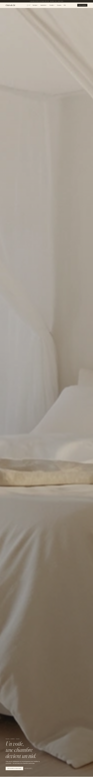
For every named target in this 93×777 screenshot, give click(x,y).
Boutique (35, 5)
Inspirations (43, 5)
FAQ (65, 5)
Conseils (51, 5)
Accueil (28, 5)
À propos (59, 5)
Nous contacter (82, 5)
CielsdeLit (10, 5)
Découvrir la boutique (14, 768)
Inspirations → (28, 768)
